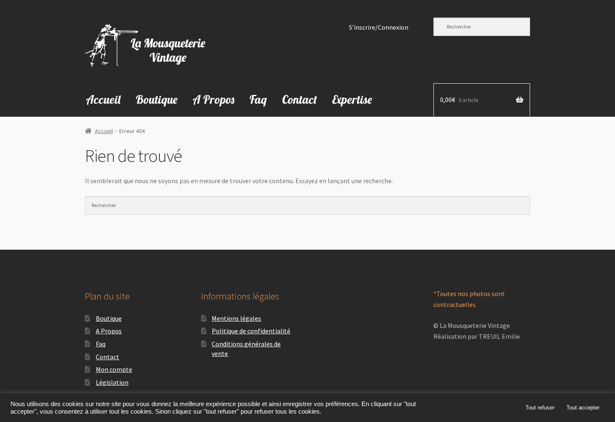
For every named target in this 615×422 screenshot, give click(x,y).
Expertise (352, 99)
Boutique (156, 99)
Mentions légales (236, 318)
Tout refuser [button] (539, 407)
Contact (299, 99)
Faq (258, 99)
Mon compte (114, 369)
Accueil (103, 99)
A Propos (213, 99)
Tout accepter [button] (583, 407)
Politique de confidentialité (251, 331)
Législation (112, 382)
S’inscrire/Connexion (378, 27)
